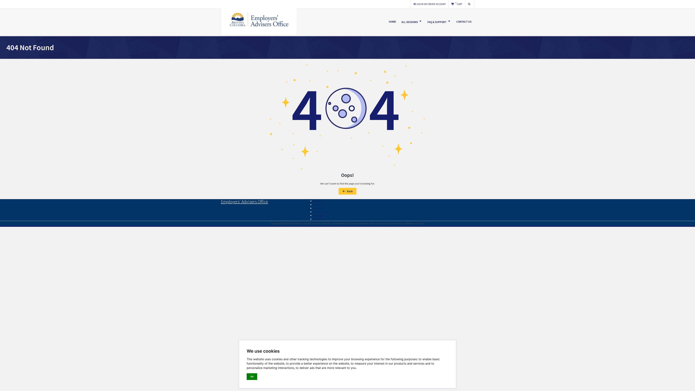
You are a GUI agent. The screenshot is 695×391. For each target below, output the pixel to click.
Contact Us (463, 21)
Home (392, 21)
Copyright (318, 215)
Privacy (317, 208)
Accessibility (320, 211)
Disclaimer (319, 204)
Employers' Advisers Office (244, 201)
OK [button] (252, 376)
